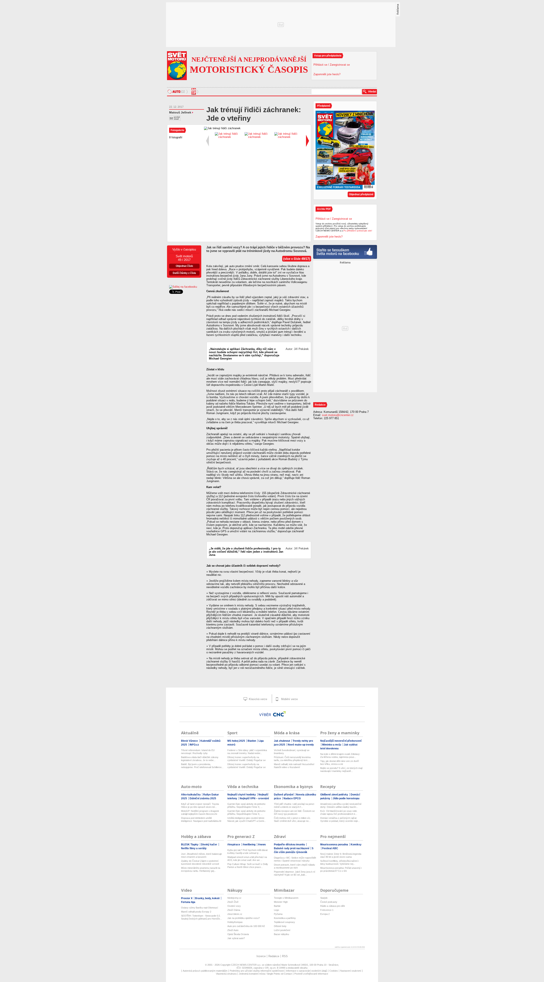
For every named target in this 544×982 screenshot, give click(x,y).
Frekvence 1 (326, 910)
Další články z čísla (184, 273)
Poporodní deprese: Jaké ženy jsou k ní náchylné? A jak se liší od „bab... (294, 873)
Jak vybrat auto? (236, 938)
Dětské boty (280, 926)
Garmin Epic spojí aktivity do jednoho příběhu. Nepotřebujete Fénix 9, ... (246, 805)
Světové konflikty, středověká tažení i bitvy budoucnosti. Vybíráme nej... (339, 862)
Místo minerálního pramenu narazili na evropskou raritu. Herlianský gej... (200, 869)
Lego (276, 910)
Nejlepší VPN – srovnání (254, 798)
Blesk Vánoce (189, 740)
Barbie (277, 906)
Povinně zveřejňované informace (311, 973)
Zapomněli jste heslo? (326, 74)
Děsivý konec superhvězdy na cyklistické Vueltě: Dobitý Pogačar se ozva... (246, 759)
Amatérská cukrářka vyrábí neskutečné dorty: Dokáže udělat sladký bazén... (340, 805)
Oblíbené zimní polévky (334, 794)
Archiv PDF (324, 209)
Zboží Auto (232, 930)
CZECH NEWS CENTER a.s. (246, 965)
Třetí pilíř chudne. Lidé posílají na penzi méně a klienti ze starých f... (294, 805)
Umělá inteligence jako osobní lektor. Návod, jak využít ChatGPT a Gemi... (246, 819)
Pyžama (278, 914)
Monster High (281, 902)
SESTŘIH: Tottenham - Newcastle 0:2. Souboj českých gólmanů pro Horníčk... (201, 917)
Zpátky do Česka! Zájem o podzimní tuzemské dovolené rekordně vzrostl (200, 862)
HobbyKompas (235, 922)
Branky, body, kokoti (207, 898)
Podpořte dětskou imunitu (290, 844)
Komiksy (356, 844)
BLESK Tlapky (190, 844)
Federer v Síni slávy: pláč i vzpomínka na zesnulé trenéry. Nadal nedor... (247, 751)
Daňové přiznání (284, 794)
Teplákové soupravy (284, 922)
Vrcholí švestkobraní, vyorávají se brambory (291, 751)
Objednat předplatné (361, 194)
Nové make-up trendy (301, 744)
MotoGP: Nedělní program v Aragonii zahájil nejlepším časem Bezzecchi (200, 812)
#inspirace (234, 844)
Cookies (333, 970)
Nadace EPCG (292, 798)
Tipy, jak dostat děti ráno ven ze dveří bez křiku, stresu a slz (339, 762)
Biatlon (252, 740)
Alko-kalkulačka (191, 794)
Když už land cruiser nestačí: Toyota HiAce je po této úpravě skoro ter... (200, 805)
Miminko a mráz (332, 744)
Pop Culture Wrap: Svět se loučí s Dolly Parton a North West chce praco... (247, 865)
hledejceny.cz (234, 898)
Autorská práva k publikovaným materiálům (205, 970)
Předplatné (323, 105)
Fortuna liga (188, 902)
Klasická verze (257, 699)
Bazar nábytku (281, 934)
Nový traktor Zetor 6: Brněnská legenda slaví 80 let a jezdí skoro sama (340, 855)
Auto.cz (178, 92)
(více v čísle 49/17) (296, 258)
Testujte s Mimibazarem (286, 898)
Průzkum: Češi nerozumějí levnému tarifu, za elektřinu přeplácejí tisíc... (292, 758)
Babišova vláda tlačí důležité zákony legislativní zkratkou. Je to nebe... (199, 758)
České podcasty (328, 902)
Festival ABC (330, 848)
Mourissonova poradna (334, 844)
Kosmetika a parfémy (285, 918)
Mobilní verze (289, 699)
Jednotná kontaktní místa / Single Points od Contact (265, 973)
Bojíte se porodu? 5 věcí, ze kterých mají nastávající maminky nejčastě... (341, 769)
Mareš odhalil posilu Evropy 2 (196, 911)
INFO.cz (194, 744)
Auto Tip (194, 92)
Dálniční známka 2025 (203, 798)
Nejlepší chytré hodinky (241, 794)
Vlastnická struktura (226, 973)
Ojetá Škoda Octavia (238, 934)
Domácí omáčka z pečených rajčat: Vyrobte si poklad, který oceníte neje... (340, 819)
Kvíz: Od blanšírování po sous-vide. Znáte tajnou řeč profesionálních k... (338, 812)
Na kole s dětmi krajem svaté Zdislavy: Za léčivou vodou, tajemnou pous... (340, 755)
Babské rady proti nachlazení (292, 848)
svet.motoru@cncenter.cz (338, 415)
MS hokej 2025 (236, 740)
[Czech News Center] (279, 713)
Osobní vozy (234, 906)
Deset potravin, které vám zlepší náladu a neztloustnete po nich (294, 866)
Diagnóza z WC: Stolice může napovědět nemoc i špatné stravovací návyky (295, 859)
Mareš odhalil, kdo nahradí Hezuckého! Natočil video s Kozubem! (294, 765)
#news (262, 844)
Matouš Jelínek (180, 112)
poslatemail (177, 118)
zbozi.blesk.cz (234, 914)
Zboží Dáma (233, 910)
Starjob (323, 898)
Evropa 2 (325, 914)
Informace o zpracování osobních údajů (306, 970)
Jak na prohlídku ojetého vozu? (243, 918)
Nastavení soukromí (350, 970)
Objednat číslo (184, 266)
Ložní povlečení (282, 930)
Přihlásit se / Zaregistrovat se (331, 64)
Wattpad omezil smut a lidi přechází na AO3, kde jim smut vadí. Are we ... (247, 858)
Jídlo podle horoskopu (346, 798)
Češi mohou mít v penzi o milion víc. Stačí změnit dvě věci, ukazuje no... (292, 819)
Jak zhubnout (282, 740)
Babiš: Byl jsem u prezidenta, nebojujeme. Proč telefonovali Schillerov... (202, 765)
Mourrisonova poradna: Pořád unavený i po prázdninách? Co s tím (341, 869)
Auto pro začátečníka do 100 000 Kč (246, 926)
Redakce (273, 956)
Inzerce (261, 956)
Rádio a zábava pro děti (332, 906)
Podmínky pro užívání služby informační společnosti (257, 970)
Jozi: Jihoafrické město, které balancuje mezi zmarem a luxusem (201, 855)
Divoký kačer (209, 844)
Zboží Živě (232, 902)
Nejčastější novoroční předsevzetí (340, 740)
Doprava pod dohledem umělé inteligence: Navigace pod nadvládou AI (201, 819)
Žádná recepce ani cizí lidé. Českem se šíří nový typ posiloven (294, 812)
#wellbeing (249, 844)
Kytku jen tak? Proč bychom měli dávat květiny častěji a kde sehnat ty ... (247, 851)
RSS (285, 956)
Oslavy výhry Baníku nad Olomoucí (199, 907)
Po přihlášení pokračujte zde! (357, 230)
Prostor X (187, 898)
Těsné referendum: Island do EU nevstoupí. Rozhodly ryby (198, 751)
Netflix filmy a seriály (194, 848)
